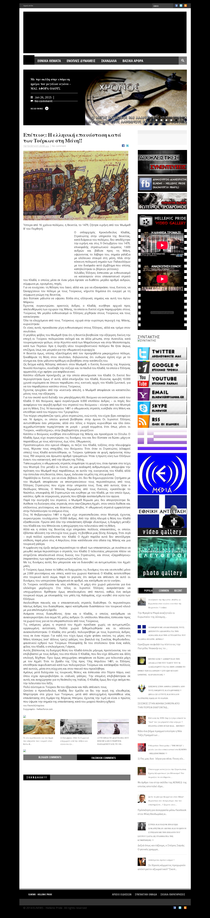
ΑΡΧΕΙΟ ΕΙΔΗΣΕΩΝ (121, 894)
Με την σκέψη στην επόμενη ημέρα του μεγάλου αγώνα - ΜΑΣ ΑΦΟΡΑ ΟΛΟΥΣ (51, 84)
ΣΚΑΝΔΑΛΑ (109, 60)
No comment (59, 146)
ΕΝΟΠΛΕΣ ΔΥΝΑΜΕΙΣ (81, 60)
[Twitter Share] (127, 146)
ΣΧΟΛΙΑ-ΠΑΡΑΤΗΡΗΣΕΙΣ (172, 894)
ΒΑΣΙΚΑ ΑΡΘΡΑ (133, 60)
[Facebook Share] (123, 146)
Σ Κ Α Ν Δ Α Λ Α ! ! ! (37, 777)
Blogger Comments (50, 757)
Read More (37, 109)
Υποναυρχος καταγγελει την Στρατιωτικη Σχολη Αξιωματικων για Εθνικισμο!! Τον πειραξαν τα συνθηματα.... (167, 773)
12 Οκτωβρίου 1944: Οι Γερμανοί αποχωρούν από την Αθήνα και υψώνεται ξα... (74, 740)
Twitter (181, 5)
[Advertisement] (48, 254)
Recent (178, 590)
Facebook (176, 5)
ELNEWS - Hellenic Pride (40, 894)
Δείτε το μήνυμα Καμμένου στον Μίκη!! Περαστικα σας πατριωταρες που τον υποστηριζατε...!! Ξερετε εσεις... (166, 800)
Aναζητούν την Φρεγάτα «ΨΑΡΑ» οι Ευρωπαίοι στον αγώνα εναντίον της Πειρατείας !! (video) (164, 603)
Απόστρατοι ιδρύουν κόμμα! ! (161, 860)
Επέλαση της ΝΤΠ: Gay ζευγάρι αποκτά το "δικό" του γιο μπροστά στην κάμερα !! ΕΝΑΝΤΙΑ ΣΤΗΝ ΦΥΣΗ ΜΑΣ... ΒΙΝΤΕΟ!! (167, 722)
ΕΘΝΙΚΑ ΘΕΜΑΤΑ (49, 60)
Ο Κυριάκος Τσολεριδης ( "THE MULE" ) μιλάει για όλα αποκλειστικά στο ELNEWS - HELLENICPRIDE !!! (167, 749)
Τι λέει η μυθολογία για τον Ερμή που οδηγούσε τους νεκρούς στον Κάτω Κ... (38, 740)
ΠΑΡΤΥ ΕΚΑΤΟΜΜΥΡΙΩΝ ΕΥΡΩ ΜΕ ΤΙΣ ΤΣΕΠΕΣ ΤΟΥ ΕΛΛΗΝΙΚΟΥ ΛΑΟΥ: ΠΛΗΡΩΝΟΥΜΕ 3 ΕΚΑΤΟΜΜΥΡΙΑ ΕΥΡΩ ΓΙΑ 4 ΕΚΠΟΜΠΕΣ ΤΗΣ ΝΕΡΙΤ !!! (82, 785)
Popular (147, 593)
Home (29, 60)
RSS (185, 5)
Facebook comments (104, 758)
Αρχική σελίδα (28, 6)
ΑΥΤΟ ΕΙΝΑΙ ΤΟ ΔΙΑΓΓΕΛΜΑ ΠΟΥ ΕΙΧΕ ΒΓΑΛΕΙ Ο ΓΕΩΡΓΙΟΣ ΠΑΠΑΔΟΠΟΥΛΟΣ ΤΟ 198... (113, 740)
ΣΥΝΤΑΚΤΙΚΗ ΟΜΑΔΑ (146, 894)
